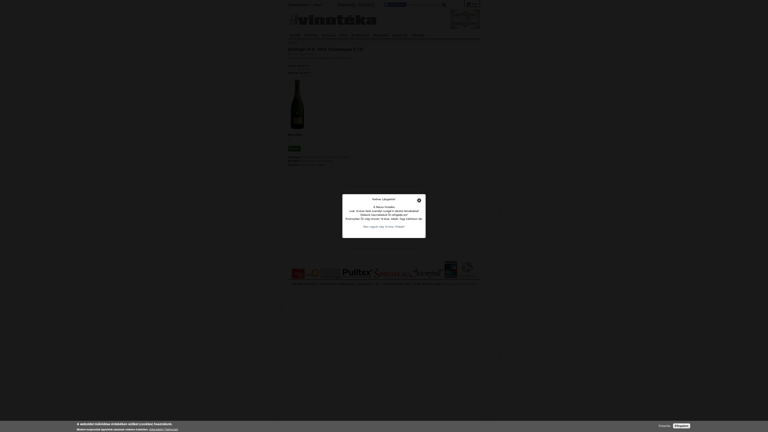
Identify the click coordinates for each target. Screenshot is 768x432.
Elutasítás (665, 425)
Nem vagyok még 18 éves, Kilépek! (384, 226)
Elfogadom (681, 425)
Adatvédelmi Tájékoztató (163, 429)
